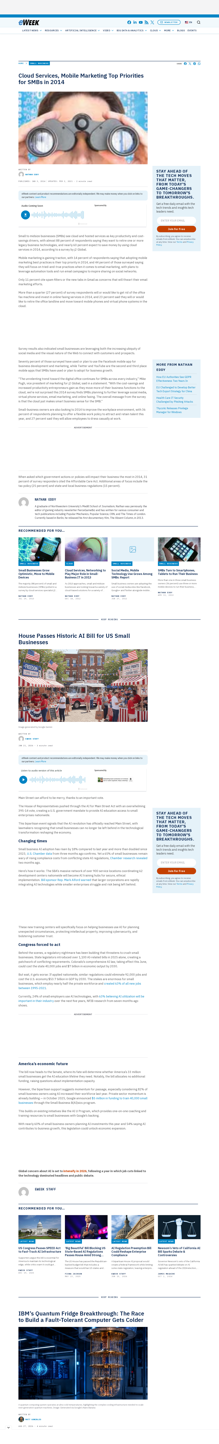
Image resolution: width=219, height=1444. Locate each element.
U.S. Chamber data (39, 853)
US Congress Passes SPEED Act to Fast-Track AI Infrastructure (39, 1249)
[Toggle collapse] (8, 1428)
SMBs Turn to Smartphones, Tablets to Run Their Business (178, 572)
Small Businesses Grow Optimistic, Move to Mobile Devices (36, 574)
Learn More (40, 197)
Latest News (30, 30)
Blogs (181, 30)
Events (192, 30)
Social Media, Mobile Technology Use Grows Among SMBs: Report (131, 574)
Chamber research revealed (128, 858)
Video (106, 30)
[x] (152, 22)
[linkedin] (135, 22)
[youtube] (141, 22)
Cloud (154, 30)
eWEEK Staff (32, 739)
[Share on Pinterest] (194, 63)
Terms (179, 242)
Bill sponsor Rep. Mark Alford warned (66, 880)
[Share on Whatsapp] (199, 63)
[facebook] (129, 22)
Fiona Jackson (73, 1274)
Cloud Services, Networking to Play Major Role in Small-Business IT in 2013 (85, 574)
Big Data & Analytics (130, 30)
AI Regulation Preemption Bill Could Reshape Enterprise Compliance (131, 1251)
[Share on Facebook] (185, 63)
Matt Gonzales (33, 1419)
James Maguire (166, 1274)
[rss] (146, 22)
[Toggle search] (199, 22)
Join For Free (176, 229)
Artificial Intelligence (81, 30)
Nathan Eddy (32, 174)
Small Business (39, 63)
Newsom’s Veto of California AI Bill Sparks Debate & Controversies (179, 1251)
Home (21, 63)
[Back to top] (212, 1434)
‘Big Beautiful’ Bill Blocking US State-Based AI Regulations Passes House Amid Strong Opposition (85, 1251)
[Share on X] (190, 63)
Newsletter (171, 22)
